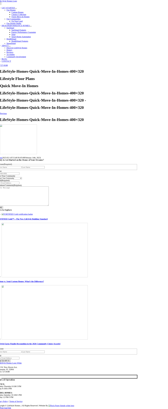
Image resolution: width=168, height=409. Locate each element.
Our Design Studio (14, 23)
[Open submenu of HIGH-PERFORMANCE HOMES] (31, 26)
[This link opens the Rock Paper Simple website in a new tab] (61, 406)
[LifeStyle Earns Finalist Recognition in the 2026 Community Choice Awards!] (45, 339)
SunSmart (10, 28)
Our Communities (13, 19)
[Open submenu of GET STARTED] (16, 8)
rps (1, 158)
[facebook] (0, 376)
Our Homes (11, 10)
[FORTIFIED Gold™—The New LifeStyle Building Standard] (17, 214)
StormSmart (11, 43)
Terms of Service (16, 401)
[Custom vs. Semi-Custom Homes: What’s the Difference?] (45, 277)
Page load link (5, 408)
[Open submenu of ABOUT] (10, 46)
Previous (3, 113)
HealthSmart (11, 39)
